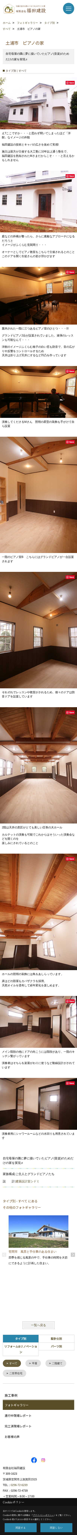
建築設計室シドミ (27, 1181)
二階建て (57, 1363)
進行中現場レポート (18, 1415)
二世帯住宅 (15, 1373)
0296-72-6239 (19, 1485)
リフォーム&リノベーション (20, 1349)
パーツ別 (56, 1346)
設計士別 (56, 1338)
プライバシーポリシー (43, 1515)
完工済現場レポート (18, 1426)
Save (71, 82)
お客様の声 (12, 1436)
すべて (13, 1363)
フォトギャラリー (17, 1405)
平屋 (34, 1363)
